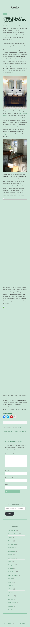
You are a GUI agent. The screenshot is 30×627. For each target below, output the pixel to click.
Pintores (10, 599)
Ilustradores (11, 571)
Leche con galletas (20, 431)
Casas (10, 537)
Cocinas (10, 540)
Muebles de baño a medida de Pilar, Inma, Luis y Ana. (14, 20)
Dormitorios (12, 558)
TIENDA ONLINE (7, 623)
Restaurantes (12, 602)
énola (5, 13)
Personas (11, 596)
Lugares (10, 578)
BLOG (16, 623)
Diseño (10, 554)
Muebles (10, 582)
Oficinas (10, 589)
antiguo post (7, 134)
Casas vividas (8, 431)
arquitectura (11, 530)
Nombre (8, 471)
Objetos (10, 585)
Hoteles (10, 568)
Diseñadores (12, 551)
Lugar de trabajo (13, 575)
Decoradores (12, 544)
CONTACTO (23, 623)
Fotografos (11, 565)
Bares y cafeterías (13, 534)
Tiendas (10, 606)
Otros (10, 592)
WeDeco (10, 609)
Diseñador (11, 547)
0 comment (21, 427)
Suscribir (9, 513)
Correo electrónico (11, 478)
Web (6, 484)
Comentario (9, 454)
